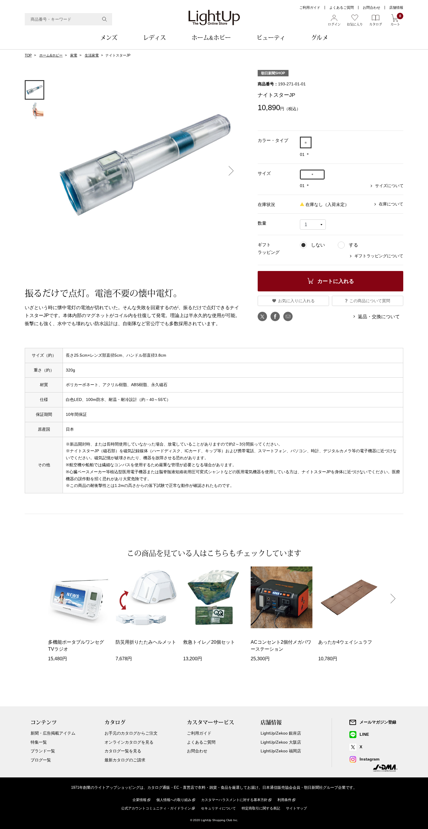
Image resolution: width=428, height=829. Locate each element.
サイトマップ (296, 808)
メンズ (108, 38)
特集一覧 (39, 742)
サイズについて (389, 185)
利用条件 (284, 800)
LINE (364, 734)
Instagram (369, 759)
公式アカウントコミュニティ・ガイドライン (156, 808)
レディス (154, 38)
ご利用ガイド (309, 8)
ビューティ (271, 38)
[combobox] (68, 19)
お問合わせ (371, 8)
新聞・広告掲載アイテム (53, 733)
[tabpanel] (145, 167)
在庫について (391, 204)
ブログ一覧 (41, 760)
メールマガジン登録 (378, 722)
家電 (73, 55)
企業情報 (139, 800)
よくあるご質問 (341, 8)
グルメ (319, 38)
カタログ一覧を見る (123, 751)
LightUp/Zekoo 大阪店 (281, 742)
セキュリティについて (218, 808)
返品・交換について (379, 316)
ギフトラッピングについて (378, 256)
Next (231, 170)
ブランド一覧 (43, 751)
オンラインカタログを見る (129, 742)
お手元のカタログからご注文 (131, 733)
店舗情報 (396, 8)
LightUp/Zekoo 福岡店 (281, 751)
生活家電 (92, 55)
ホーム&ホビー (211, 38)
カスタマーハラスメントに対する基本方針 (234, 800)
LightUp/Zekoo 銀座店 (281, 733)
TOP (28, 55)
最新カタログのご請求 (125, 760)
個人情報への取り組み (173, 800)
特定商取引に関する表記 (261, 808)
